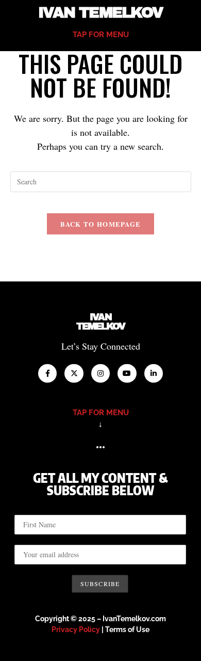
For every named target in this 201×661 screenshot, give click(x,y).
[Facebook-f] (47, 373)
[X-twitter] (73, 373)
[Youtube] (127, 373)
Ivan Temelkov (100, 13)
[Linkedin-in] (153, 373)
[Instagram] (100, 373)
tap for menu (101, 34)
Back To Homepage (100, 224)
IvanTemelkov (100, 322)
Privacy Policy (76, 629)
